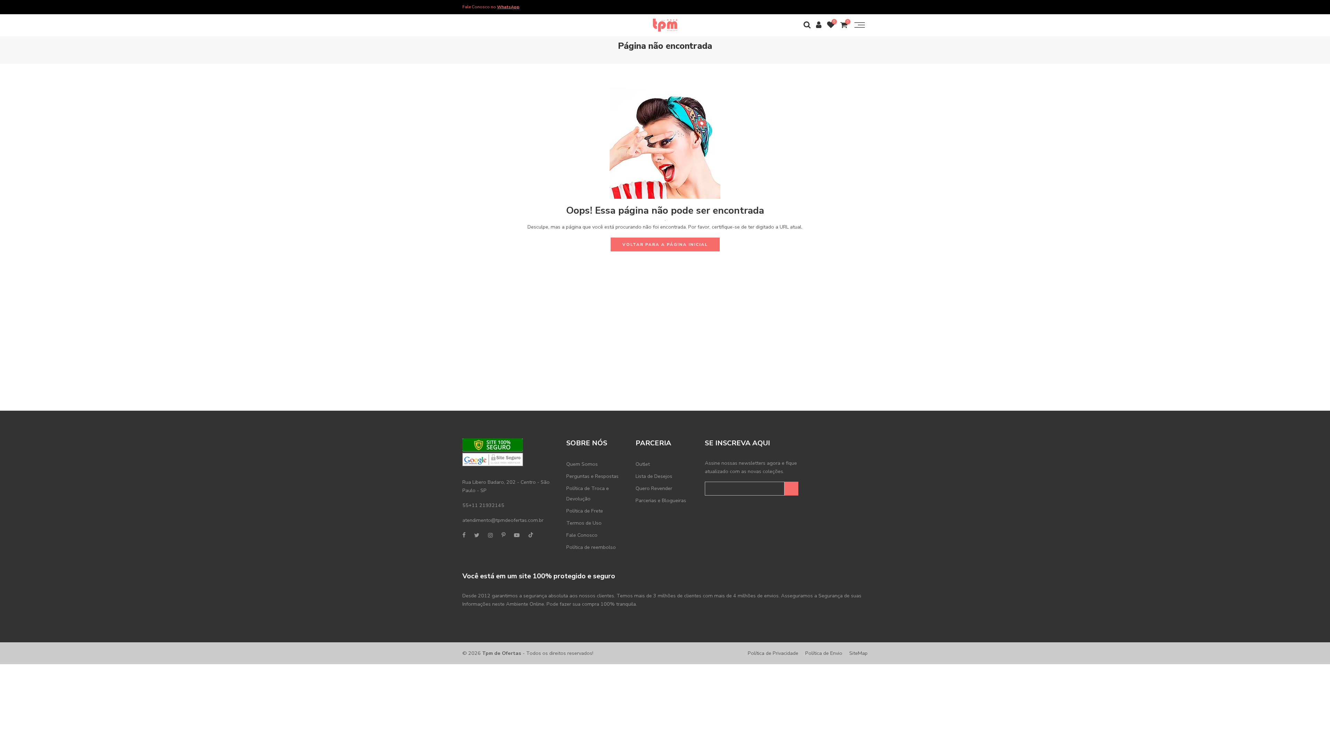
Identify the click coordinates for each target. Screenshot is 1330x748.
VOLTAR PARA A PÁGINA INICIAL (665, 244)
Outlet (643, 464)
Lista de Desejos (654, 476)
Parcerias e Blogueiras (661, 500)
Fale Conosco (581, 535)
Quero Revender (654, 488)
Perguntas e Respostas (592, 476)
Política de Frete (584, 510)
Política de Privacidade (773, 653)
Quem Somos (582, 464)
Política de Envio (823, 653)
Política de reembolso (591, 547)
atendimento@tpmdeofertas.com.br (502, 520)
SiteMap (858, 653)
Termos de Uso (584, 522)
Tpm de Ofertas (501, 653)
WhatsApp (508, 7)
